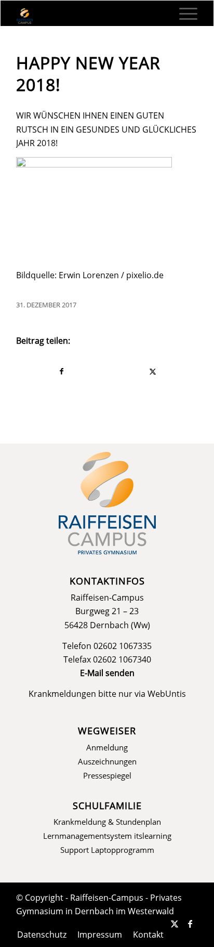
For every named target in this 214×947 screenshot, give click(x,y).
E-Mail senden (107, 673)
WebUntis (167, 693)
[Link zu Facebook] (190, 923)
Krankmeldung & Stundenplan (107, 821)
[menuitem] (183, 14)
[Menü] (183, 14)
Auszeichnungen (107, 761)
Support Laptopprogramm (107, 850)
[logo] (89, 16)
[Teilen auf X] (152, 371)
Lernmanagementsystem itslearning (107, 836)
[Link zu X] (174, 923)
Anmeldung (107, 747)
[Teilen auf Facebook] (62, 371)
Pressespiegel (107, 775)
